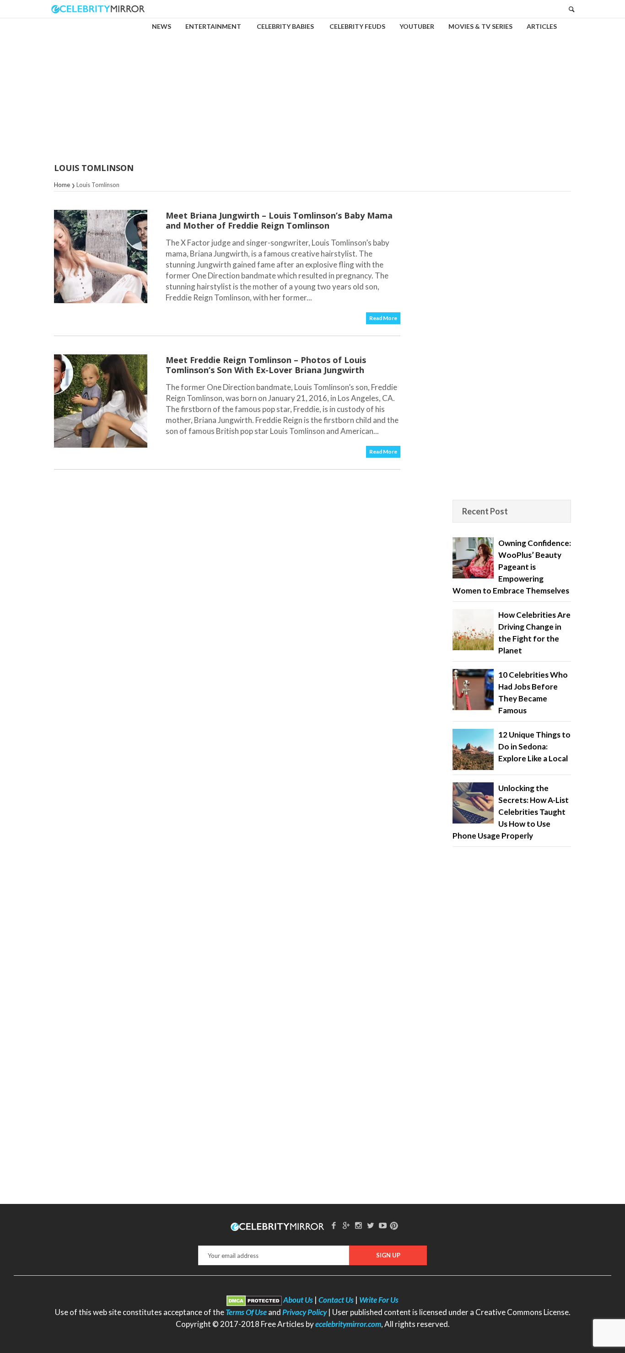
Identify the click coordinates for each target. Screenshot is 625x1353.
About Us (298, 1300)
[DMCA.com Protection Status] (254, 1300)
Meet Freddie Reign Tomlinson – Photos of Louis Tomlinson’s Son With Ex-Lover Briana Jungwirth (266, 364)
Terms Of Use (246, 1312)
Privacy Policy (304, 1312)
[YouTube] (382, 1225)
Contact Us (336, 1300)
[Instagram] (358, 1225)
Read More (383, 318)
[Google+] (345, 1225)
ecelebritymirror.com (348, 1324)
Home (62, 184)
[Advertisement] (312, 84)
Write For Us (379, 1300)
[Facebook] (334, 1225)
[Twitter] (370, 1225)
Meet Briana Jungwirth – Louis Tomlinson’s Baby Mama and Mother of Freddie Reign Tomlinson (279, 220)
